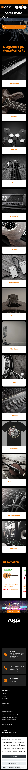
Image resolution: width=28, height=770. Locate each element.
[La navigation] (25, 7)
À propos (4, 696)
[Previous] (3, 2)
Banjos (14, 382)
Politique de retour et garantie (9, 717)
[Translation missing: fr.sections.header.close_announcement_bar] (27, 2)
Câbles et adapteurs (14, 515)
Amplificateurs (14, 216)
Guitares (14, 116)
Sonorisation (14, 415)
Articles (4, 705)
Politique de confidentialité (8, 767)
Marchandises (14, 449)
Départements (5, 698)
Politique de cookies (19, 767)
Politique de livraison (7, 722)
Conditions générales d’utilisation (10, 714)
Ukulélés (14, 249)
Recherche (4, 701)
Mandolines (14, 316)
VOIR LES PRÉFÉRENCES (14, 763)
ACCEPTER (14, 756)
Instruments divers (14, 482)
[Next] (24, 2)
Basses (14, 183)
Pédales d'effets (14, 282)
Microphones (14, 349)
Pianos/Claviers (14, 83)
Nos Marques (5, 703)
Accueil (4, 693)
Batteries (14, 149)
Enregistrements (14, 548)
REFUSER (14, 760)
